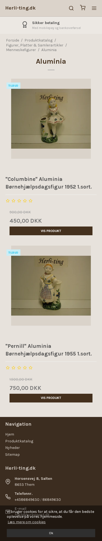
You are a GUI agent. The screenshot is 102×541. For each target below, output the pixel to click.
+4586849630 (27, 499)
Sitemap (12, 454)
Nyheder (12, 447)
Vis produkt (51, 231)
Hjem (9, 434)
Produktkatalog (19, 441)
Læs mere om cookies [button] (27, 522)
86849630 (51, 499)
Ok (51, 533)
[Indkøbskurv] (82, 8)
